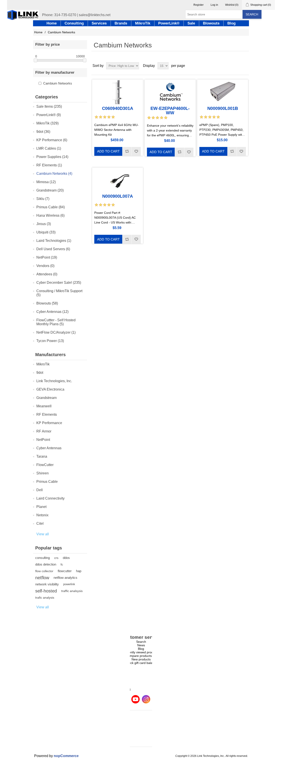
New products (141, 659)
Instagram (146, 699)
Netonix (42, 515)
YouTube (135, 699)
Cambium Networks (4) (54, 173)
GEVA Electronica (50, 389)
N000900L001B (222, 108)
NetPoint (43, 440)
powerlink (69, 584)
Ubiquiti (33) (46, 232)
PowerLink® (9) (48, 115)
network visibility (47, 584)
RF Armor (43, 431)
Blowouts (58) (47, 303)
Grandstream (46, 398)
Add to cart (108, 151)
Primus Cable (47, 481)
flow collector (44, 571)
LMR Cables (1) (48, 148)
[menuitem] (141, 641)
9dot (39, 372)
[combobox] (214, 14)
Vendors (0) (45, 266)
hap (78, 571)
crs (56, 558)
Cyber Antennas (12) (52, 312)
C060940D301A (117, 108)
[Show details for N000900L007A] (117, 180)
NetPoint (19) (46, 257)
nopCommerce (66, 756)
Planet (41, 507)
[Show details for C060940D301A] (117, 92)
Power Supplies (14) (52, 157)
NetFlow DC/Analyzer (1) (56, 332)
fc (62, 564)
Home (38, 32)
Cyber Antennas (48, 448)
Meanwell (44, 406)
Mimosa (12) (46, 182)
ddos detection (45, 564)
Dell (39, 490)
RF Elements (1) (49, 165)
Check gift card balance (141, 663)
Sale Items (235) (49, 106)
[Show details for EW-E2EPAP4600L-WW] (170, 92)
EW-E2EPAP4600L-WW (170, 110)
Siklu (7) (42, 199)
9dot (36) (43, 131)
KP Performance (49, 423)
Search (252, 14)
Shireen (42, 473)
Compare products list (141, 656)
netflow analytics (65, 577)
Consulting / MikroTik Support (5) (59, 293)
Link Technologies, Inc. (54, 381)
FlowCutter (45, 465)
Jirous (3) (43, 224)
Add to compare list (127, 151)
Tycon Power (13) (50, 341)
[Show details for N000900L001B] (222, 92)
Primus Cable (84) (50, 207)
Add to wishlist (136, 151)
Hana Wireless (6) (50, 215)
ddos (66, 558)
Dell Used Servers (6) (53, 249)
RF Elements (46, 414)
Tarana (41, 456)
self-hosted (46, 590)
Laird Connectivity (50, 498)
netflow (42, 577)
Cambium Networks (57, 83)
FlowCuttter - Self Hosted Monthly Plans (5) (56, 322)
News (141, 645)
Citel (40, 523)
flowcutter (65, 571)
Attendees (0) (46, 274)
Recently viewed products (141, 652)
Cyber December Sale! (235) (58, 282)
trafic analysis (44, 597)
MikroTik (43, 364)
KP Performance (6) (51, 140)
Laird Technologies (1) (53, 240)
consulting (42, 558)
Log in (214, 4)
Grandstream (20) (50, 190)
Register (198, 4)
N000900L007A (117, 196)
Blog (141, 648)
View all (42, 534)
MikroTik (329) (47, 123)
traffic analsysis (72, 591)
